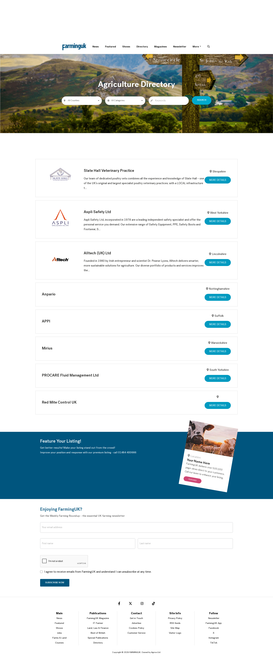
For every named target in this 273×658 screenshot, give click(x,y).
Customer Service (136, 633)
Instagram (214, 638)
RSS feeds (175, 623)
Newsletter (179, 47)
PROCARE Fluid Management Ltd (70, 375)
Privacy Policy (175, 618)
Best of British (98, 633)
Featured (110, 47)
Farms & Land (59, 638)
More (196, 47)
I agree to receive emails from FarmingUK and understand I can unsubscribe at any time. (98, 572)
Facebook (214, 628)
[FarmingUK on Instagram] (142, 604)
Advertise (136, 623)
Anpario (48, 294)
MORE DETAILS (217, 180)
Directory (142, 47)
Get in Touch (136, 618)
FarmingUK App (214, 623)
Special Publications (98, 638)
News (95, 47)
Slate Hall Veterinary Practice (109, 171)
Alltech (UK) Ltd (97, 253)
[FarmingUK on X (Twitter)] (130, 604)
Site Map (175, 628)
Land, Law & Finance (98, 628)
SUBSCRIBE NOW (54, 582)
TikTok (213, 643)
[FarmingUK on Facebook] (119, 604)
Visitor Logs (175, 633)
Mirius (47, 348)
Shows (126, 47)
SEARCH (201, 100)
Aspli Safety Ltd (97, 212)
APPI (46, 321)
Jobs (59, 633)
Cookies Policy (136, 628)
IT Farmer (98, 623)
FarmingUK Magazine (98, 618)
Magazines (160, 47)
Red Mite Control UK (59, 402)
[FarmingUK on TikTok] (153, 604)
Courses (59, 643)
